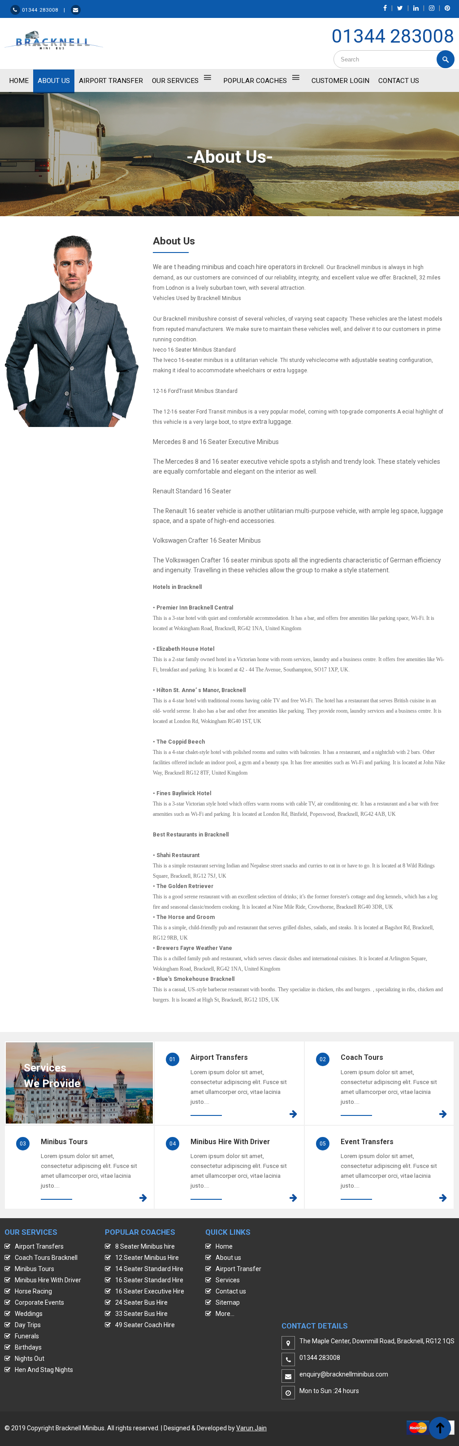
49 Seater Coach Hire (145, 1324)
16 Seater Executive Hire (149, 1291)
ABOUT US (54, 81)
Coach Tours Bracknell (46, 1257)
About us (228, 1257)
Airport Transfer (111, 81)
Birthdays (28, 1347)
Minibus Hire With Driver (48, 1280)
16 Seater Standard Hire (149, 1280)
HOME (19, 81)
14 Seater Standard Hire (149, 1268)
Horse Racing (33, 1291)
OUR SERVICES (175, 81)
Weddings (29, 1313)
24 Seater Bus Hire (141, 1302)
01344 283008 (393, 36)
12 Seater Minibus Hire (147, 1257)
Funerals (27, 1336)
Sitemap (228, 1302)
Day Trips (28, 1324)
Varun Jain (251, 1428)
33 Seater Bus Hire (141, 1313)
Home (224, 1246)
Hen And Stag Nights (44, 1369)
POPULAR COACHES (255, 81)
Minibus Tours (34, 1268)
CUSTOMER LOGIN (340, 81)
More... (225, 1313)
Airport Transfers (39, 1246)
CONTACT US (398, 81)
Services (228, 1280)
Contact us (231, 1291)
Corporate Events (39, 1302)
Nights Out (29, 1358)
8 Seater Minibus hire (145, 1246)
